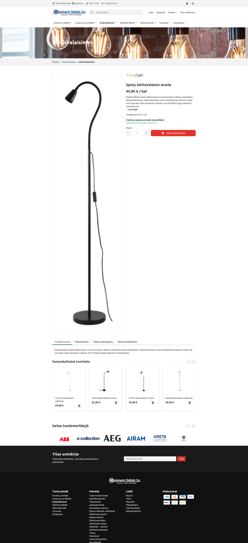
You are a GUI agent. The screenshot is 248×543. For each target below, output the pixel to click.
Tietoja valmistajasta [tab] (103, 342)
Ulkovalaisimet (147, 23)
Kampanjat (179, 23)
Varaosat (164, 23)
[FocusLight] (134, 75)
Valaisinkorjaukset (97, 539)
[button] (193, 426)
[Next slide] (193, 362)
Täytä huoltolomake (63, 3)
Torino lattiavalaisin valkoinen (64, 399)
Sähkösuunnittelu (97, 520)
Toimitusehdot (133, 508)
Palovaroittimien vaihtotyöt (102, 511)
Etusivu (55, 62)
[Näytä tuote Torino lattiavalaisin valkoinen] (68, 381)
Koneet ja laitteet (62, 23)
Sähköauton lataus (98, 523)
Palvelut (171, 12)
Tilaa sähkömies (187, 12)
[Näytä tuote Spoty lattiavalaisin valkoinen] (179, 381)
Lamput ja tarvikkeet (85, 23)
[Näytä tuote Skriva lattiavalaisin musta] (105, 381)
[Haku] (91, 12)
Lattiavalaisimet (86, 62)
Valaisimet (94, 536)
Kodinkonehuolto (97, 499)
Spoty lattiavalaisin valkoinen (179, 398)
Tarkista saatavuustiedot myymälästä (145, 120)
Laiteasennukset (96, 505)
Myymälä (161, 12)
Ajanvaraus (79, 3)
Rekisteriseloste (133, 511)
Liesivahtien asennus (98, 508)
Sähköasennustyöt (98, 514)
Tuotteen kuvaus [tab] (62, 342)
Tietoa (92, 533)
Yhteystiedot (132, 505)
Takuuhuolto (95, 502)
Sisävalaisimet (107, 23)
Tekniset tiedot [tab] (82, 342)
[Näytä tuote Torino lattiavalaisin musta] (142, 381)
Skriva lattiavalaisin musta (104, 398)
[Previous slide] (188, 362)
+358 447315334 (110, 3)
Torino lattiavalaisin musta (141, 398)
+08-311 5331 (93, 3)
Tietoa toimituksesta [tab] (127, 342)
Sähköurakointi (96, 517)
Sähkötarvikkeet (127, 23)
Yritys (151, 12)
